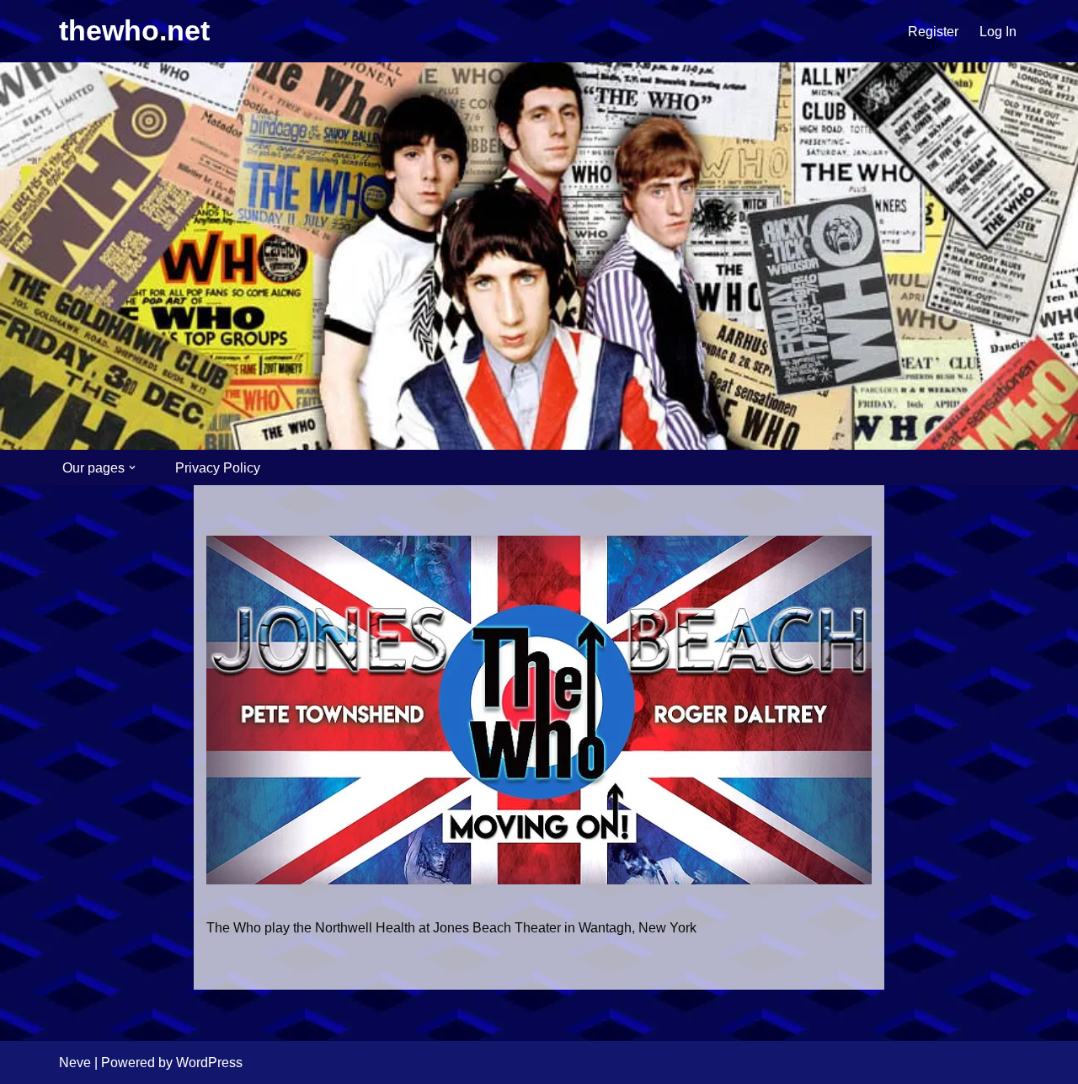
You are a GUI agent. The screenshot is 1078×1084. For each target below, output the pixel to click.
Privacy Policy (217, 468)
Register (933, 31)
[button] (132, 467)
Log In (998, 31)
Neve (75, 1062)
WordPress (209, 1062)
